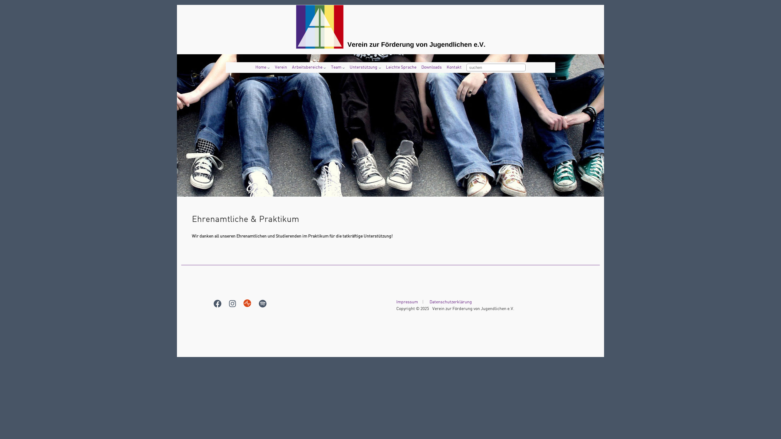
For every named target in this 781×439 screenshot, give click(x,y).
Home (260, 67)
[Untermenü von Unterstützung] (380, 67)
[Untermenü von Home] (268, 67)
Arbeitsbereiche (307, 67)
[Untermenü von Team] (343, 67)
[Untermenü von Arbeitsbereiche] (324, 67)
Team (336, 67)
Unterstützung (363, 67)
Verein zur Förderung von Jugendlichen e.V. (473, 309)
